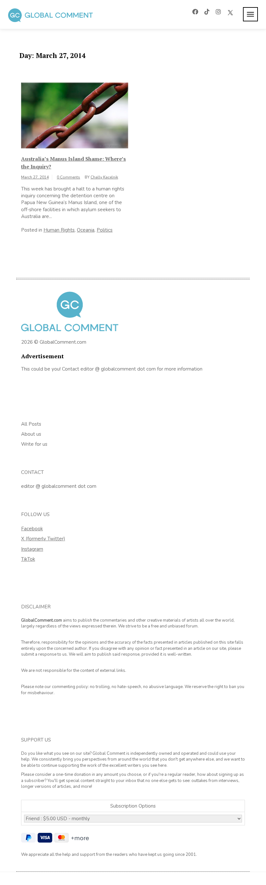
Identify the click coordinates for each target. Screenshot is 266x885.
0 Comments (68, 177)
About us (31, 434)
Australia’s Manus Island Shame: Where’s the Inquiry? (73, 162)
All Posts (31, 424)
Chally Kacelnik (104, 177)
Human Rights (59, 230)
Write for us (34, 444)
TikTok (28, 559)
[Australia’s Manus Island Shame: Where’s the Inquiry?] (74, 115)
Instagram (32, 549)
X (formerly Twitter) (43, 538)
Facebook (32, 528)
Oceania (85, 230)
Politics (105, 230)
